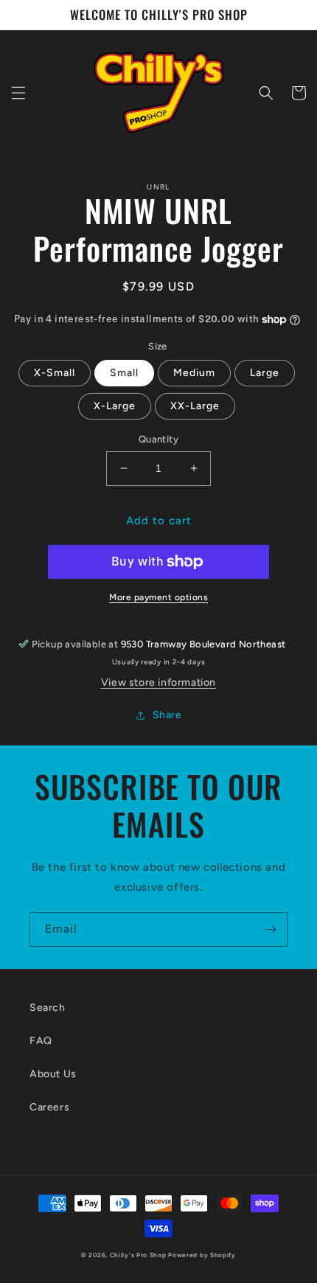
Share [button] (167, 715)
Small (124, 372)
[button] (18, 93)
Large (264, 372)
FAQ (40, 1041)
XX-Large (195, 406)
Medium (194, 372)
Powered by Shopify (202, 1255)
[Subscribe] (270, 929)
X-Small (54, 372)
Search (47, 1007)
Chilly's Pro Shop (139, 1255)
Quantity (158, 439)
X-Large (115, 406)
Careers (49, 1107)
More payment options (158, 597)
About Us (53, 1074)
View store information (158, 682)
